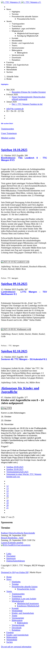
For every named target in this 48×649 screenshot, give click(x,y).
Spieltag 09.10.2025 (14, 283)
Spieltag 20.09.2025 (14, 469)
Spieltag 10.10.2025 (14, 150)
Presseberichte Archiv (26, 19)
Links (8, 553)
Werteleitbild (17, 41)
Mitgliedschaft (17, 31)
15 (7, 493)
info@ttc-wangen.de (15, 109)
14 (7, 491)
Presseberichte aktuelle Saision (25, 16)
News (8, 9)
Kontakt (15, 38)
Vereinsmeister (18, 48)
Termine (15, 14)
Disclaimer (10, 556)
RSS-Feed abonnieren (21, 545)
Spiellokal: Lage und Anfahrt (23, 28)
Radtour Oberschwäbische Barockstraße (18, 533)
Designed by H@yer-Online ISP (14, 572)
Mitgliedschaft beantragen (28, 33)
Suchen (9, 72)
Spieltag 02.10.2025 (14, 351)
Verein (9, 21)
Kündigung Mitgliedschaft (27, 36)
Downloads (16, 57)
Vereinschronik (18, 55)
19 (7, 503)
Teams (14, 45)
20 (7, 505)
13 (7, 488)
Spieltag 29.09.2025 (14, 467)
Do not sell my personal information (16, 647)
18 (7, 500)
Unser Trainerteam (9, 133)
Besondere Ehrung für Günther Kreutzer (29, 92)
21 (7, 508)
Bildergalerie (17, 50)
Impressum (11, 558)
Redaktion (16, 60)
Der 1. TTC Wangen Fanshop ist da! (27, 104)
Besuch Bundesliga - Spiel (12, 538)
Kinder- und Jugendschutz (23, 43)
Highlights (16, 12)
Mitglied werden (8, 138)
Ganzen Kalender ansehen (12, 542)
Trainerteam (17, 26)
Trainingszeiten (18, 24)
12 (7, 486)
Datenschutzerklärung (15, 561)
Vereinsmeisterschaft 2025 (17, 472)
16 (7, 496)
